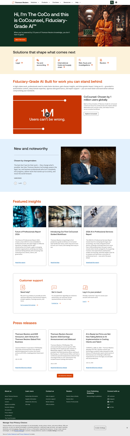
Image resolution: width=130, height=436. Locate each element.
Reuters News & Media (72, 396)
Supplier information (30, 399)
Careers (7, 402)
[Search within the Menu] (112, 2)
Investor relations (9, 407)
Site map (27, 404)
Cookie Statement (12, 434)
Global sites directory (31, 402)
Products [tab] (45, 2)
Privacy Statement (24, 434)
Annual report (8, 399)
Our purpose (8, 410)
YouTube (111, 407)
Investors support (50, 399)
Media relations (50, 402)
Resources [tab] (67, 2)
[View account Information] (116, 2)
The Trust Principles (10, 418)
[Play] (47, 115)
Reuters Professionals (72, 402)
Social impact (8, 415)
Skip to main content (7, 1)
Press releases (9, 413)
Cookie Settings (19, 430)
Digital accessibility (10, 404)
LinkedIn (111, 402)
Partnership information (31, 396)
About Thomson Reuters (11, 396)
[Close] (127, 428)
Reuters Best (69, 399)
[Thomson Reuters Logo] (20, 2)
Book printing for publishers (94, 396)
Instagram (112, 399)
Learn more (17, 178)
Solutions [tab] (34, 2)
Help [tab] (76, 2)
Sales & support (50, 396)
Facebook (112, 396)
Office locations (50, 404)
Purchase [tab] (56, 2)
